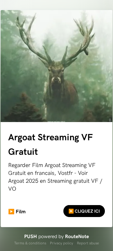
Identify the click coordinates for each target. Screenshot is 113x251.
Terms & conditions (30, 242)
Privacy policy (61, 242)
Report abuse (88, 242)
